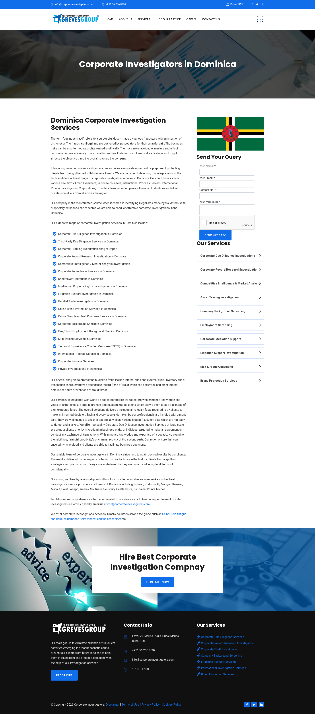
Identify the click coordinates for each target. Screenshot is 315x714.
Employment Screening (216, 325)
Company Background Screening (222, 311)
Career (191, 19)
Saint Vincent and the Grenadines (101, 519)
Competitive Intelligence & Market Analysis (230, 283)
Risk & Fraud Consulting (216, 367)
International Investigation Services (223, 668)
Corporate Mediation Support (220, 339)
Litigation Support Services (218, 662)
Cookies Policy (171, 704)
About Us (125, 19)
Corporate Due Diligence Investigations (227, 255)
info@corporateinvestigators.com (74, 4)
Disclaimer (112, 704)
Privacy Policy (150, 704)
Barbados (73, 519)
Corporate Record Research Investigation (229, 269)
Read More (64, 675)
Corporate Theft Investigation (219, 649)
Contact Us (211, 19)
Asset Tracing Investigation (219, 297)
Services (144, 19)
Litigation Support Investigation (222, 353)
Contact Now (157, 582)
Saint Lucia (169, 514)
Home (109, 19)
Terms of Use (130, 704)
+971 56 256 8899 (116, 4)
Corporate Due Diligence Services (222, 637)
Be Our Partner (170, 19)
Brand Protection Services (218, 380)
